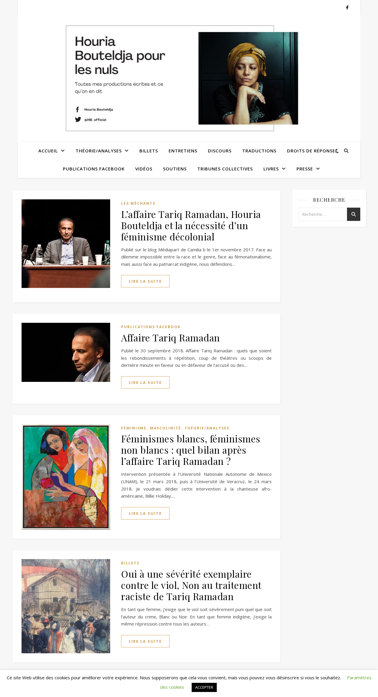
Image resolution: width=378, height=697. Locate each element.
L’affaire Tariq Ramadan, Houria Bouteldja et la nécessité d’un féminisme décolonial (191, 225)
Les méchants (138, 203)
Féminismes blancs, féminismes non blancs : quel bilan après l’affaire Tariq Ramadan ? (190, 449)
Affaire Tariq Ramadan (170, 337)
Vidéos (143, 169)
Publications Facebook (94, 169)
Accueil (48, 151)
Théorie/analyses (99, 151)
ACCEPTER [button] (204, 687)
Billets (148, 151)
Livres (271, 169)
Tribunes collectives (225, 169)
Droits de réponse (311, 151)
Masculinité (165, 428)
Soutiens (175, 169)
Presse (304, 169)
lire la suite (145, 281)
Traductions (259, 151)
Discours (220, 151)
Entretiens (183, 151)
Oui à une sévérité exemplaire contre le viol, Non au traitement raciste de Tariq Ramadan (191, 584)
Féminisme (133, 428)
